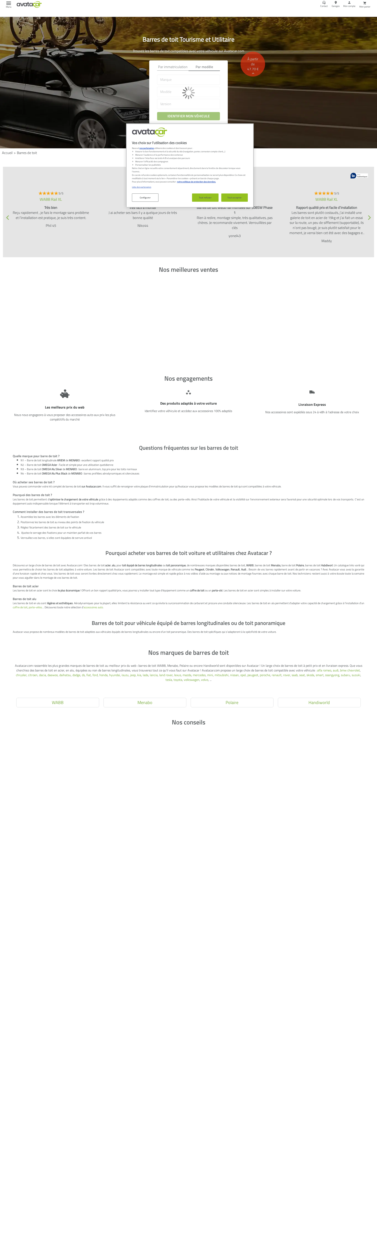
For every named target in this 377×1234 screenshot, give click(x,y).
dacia (42, 675)
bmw (343, 670)
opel (243, 675)
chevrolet (353, 670)
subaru (345, 675)
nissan (234, 675)
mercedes (199, 675)
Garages (336, 6)
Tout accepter (234, 197)
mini (210, 675)
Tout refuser (205, 197)
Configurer (145, 197)
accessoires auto (93, 607)
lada (145, 675)
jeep (133, 675)
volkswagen (191, 679)
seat (302, 675)
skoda (310, 675)
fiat (88, 675)
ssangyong (332, 675)
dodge (76, 675)
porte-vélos (35, 607)
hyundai (114, 675)
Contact (324, 6)
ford (95, 675)
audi (336, 670)
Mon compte (349, 6)
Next (369, 217)
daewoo (53, 675)
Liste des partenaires (141, 187)
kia (139, 675)
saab (295, 675)
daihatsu (65, 675)
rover (286, 675)
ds (83, 675)
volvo (204, 679)
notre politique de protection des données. (196, 181)
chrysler (21, 675)
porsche (265, 675)
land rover (166, 675)
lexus (177, 675)
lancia (154, 675)
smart (320, 675)
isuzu (125, 675)
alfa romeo (324, 670)
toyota (178, 679)
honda (103, 675)
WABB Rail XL (51, 199)
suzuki (356, 675)
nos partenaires (146, 148)
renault (277, 675)
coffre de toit (20, 607)
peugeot (252, 675)
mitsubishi (222, 675)
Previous (7, 217)
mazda (187, 675)
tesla (169, 679)
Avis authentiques (359, 176)
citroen (33, 675)
